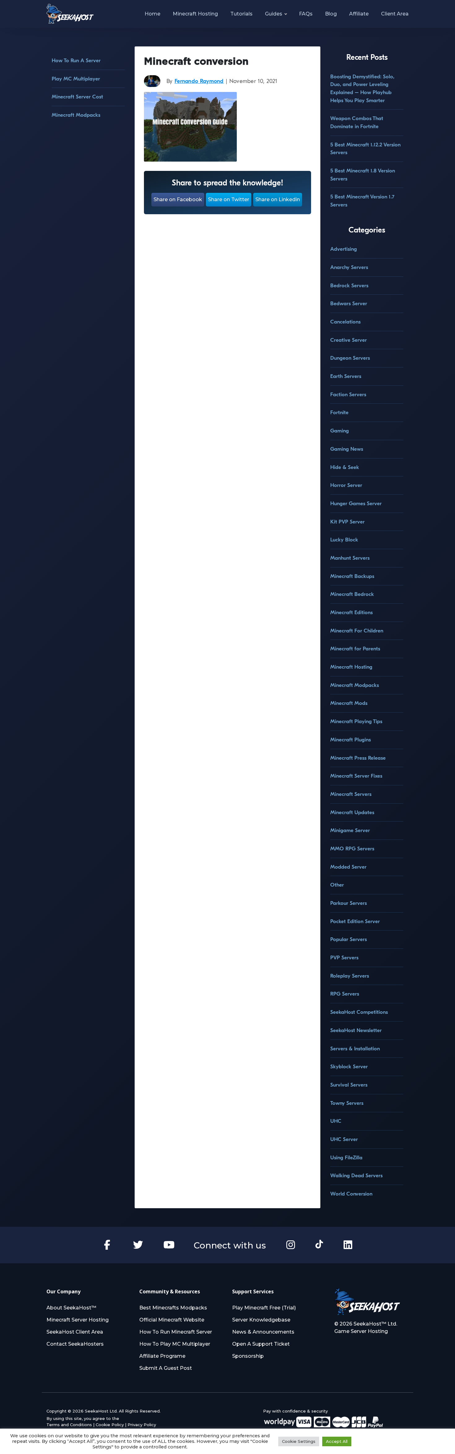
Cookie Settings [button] (298, 1441)
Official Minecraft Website (171, 1320)
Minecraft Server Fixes (356, 776)
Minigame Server (350, 830)
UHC (335, 1121)
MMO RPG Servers (352, 849)
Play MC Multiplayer (76, 79)
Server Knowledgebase (261, 1320)
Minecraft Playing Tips (356, 721)
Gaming (339, 431)
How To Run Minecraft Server (175, 1332)
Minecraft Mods (348, 703)
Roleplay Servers (349, 976)
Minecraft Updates (352, 812)
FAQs (306, 14)
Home (152, 14)
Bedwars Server (348, 303)
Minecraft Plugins (350, 740)
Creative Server (348, 340)
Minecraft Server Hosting (77, 1320)
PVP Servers (344, 958)
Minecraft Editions (351, 612)
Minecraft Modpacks (76, 115)
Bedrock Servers (349, 286)
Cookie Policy (110, 1424)
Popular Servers (348, 939)
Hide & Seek (344, 467)
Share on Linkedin (277, 199)
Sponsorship (248, 1356)
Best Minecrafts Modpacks (173, 1308)
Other (337, 885)
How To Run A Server (76, 60)
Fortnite (339, 412)
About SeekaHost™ (71, 1308)
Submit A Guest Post (165, 1368)
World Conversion (351, 1194)
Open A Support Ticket (261, 1344)
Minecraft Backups (352, 576)
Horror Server (346, 485)
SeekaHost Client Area (74, 1332)
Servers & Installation (355, 1049)
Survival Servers (348, 1085)
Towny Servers (346, 1103)
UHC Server (344, 1139)
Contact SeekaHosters (75, 1344)
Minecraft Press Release (358, 758)
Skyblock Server (349, 1067)
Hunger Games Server (356, 503)
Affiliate (359, 14)
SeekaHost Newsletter (356, 1030)
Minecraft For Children (356, 631)
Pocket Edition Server (355, 921)
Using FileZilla (346, 1158)
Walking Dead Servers (356, 1175)
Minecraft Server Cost (77, 97)
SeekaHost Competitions (359, 1012)
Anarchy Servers (349, 267)
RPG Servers (344, 994)
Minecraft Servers (350, 794)
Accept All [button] (337, 1441)
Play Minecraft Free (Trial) (264, 1308)
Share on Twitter (228, 199)
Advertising (343, 249)
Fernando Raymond (199, 81)
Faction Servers (348, 394)
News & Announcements (263, 1332)
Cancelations (345, 322)
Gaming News (346, 449)
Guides (273, 14)
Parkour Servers (348, 903)
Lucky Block (344, 540)
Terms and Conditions (69, 1424)
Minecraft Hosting (195, 14)
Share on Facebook (178, 199)
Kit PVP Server (347, 522)
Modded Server (348, 867)
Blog (331, 14)
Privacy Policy (142, 1424)
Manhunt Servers (350, 558)
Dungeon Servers (350, 358)
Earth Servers (345, 376)
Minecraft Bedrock (352, 594)
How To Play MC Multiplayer (174, 1344)
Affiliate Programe (162, 1356)
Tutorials (241, 14)
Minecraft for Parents (355, 649)
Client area (395, 14)
